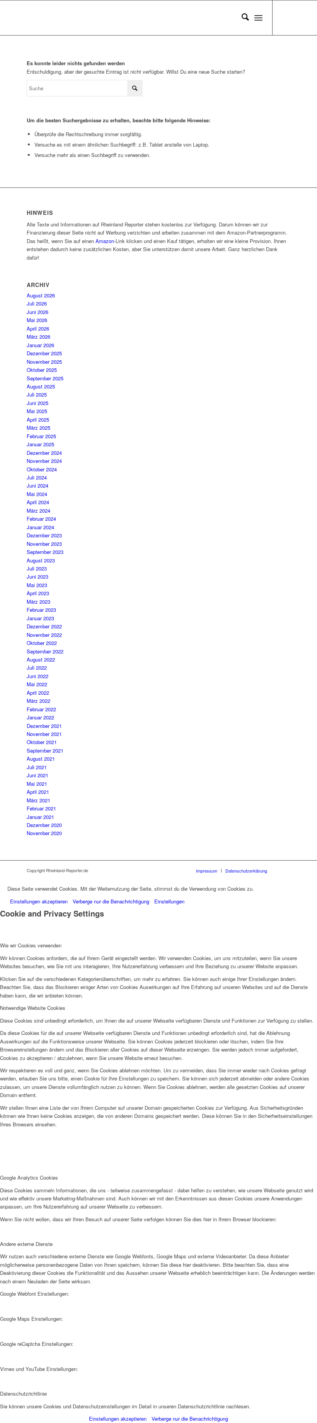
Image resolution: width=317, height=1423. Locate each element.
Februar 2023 (41, 609)
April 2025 (38, 419)
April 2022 (38, 692)
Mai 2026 (37, 320)
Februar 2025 (41, 436)
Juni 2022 (37, 676)
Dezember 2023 (44, 535)
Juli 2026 (37, 303)
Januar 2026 (40, 345)
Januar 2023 (40, 618)
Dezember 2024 (44, 452)
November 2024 (44, 460)
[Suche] (241, 17)
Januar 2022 (40, 717)
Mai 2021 (37, 783)
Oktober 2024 (42, 469)
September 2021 (45, 750)
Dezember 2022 (44, 626)
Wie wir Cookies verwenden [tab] (30, 945)
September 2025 (45, 378)
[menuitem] (241, 17)
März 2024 (38, 510)
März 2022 (38, 700)
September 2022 (45, 651)
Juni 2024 (37, 485)
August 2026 (41, 295)
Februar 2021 (41, 808)
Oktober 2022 (42, 643)
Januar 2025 (40, 444)
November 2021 (44, 734)
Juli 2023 (37, 568)
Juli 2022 (37, 667)
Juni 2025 (37, 403)
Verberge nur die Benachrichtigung (111, 901)
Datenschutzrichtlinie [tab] (23, 1393)
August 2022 (41, 659)
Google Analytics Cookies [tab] (29, 1177)
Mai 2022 (37, 684)
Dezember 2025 (44, 353)
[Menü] (258, 17)
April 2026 (38, 328)
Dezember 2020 (44, 825)
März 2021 (38, 800)
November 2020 (44, 833)
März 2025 (38, 427)
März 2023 (38, 601)
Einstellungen (169, 901)
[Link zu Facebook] (284, 18)
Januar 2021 (40, 816)
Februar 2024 (41, 518)
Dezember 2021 (44, 725)
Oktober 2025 (42, 369)
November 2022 (44, 634)
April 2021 (38, 791)
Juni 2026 (37, 312)
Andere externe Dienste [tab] (26, 1243)
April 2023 (38, 593)
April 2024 (38, 502)
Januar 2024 (40, 527)
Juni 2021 (37, 775)
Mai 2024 (37, 494)
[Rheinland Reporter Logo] (85, 17)
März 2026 (38, 336)
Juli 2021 (37, 767)
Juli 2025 (37, 394)
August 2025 (41, 386)
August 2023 (41, 560)
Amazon (104, 241)
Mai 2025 (37, 411)
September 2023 (45, 551)
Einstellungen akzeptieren (39, 901)
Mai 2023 (37, 585)
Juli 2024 (37, 477)
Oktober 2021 (42, 742)
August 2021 (41, 758)
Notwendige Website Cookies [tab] (32, 1007)
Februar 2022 (41, 709)
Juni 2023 (37, 576)
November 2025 (44, 361)
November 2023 (44, 543)
